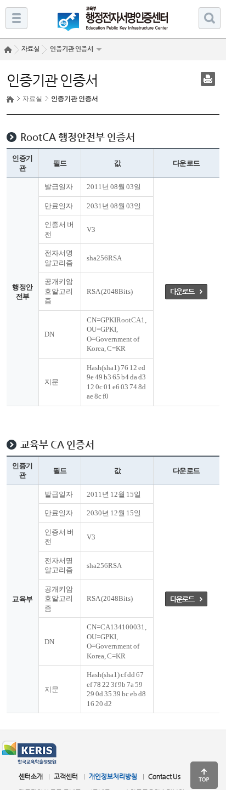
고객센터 (66, 776)
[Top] (204, 775)
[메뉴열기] (16, 18)
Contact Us (164, 776)
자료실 (32, 99)
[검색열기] (210, 18)
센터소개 (31, 776)
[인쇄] (208, 79)
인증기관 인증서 (71, 49)
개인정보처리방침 (113, 776)
